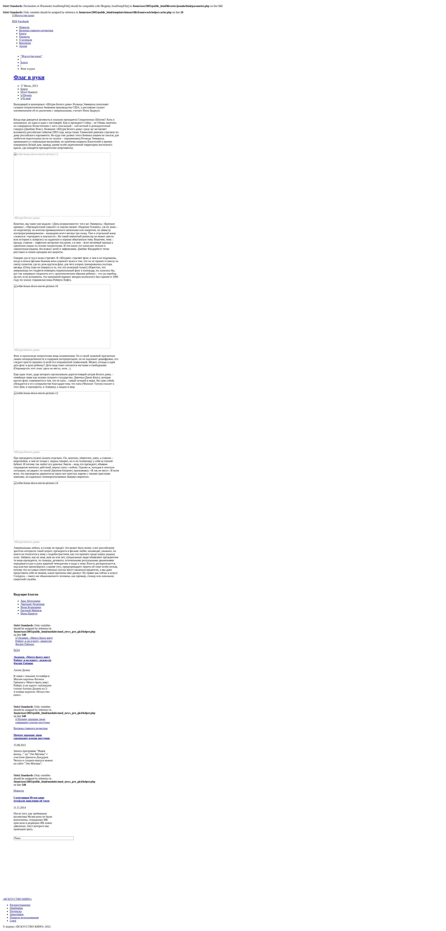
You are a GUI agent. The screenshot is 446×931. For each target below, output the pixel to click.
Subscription (17, 914)
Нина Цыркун (29, 613)
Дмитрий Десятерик (33, 604)
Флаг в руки (29, 77)
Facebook (23, 21)
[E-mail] (26, 98)
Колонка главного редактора (36, 30)
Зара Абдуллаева (30, 600)
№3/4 (17, 650)
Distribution (16, 908)
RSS (14, 21)
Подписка (16, 911)
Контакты (25, 42)
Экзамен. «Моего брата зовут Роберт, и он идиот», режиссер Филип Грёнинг (32, 660)
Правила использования (24, 917)
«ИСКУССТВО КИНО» (17, 899)
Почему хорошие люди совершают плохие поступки (32, 737)
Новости (24, 27)
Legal (13, 920)
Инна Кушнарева (31, 607)
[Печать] (26, 95)
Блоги (22, 33)
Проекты (24, 36)
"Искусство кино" (31, 56)
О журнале (25, 39)
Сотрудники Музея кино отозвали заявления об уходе (31, 799)
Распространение (20, 904)
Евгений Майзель (31, 610)
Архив (23, 46)
